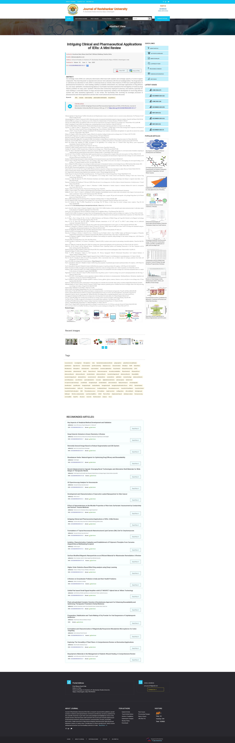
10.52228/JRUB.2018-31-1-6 (77, 427)
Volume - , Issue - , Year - (84, 62)
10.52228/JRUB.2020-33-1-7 (77, 65)
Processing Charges (155, 68)
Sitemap (105, 739)
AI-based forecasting (127, 368)
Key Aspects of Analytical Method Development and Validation (89, 422)
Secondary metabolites (114, 371)
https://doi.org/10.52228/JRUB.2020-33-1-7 (122, 108)
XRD (81, 391)
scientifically (84, 382)
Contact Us (81, 1)
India (93, 362)
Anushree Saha (76, 54)
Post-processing (138, 394)
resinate (81, 97)
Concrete (89, 396)
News (126, 18)
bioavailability (135, 374)
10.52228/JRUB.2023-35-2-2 (77, 535)
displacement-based (117, 394)
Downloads (125, 723)
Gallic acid (80, 388)
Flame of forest (92, 371)
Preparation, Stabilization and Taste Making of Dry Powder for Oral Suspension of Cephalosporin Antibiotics (101, 616)
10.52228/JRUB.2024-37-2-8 (77, 608)
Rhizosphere (76, 368)
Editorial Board (81, 18)
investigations (78, 362)
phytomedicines (82, 377)
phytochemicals (77, 371)
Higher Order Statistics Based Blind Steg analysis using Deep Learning (92, 567)
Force (110, 396)
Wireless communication (78, 394)
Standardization (138, 385)
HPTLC (131, 385)
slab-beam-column (128, 394)
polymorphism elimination (100, 97)
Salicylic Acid (129, 379)
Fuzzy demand (116, 368)
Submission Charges (127, 718)
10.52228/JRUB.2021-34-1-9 (77, 450)
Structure (82, 396)
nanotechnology (127, 377)
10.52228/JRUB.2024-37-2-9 (77, 462)
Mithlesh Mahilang (97, 54)
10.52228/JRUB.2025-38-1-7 (77, 439)
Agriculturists (76, 365)
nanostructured (92, 377)
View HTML (136, 70)
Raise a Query (142, 716)
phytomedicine (101, 377)
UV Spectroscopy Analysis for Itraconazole (83, 482)
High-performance (123, 382)
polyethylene (68, 365)
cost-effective (78, 379)
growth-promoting (96, 365)
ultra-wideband (129, 391)
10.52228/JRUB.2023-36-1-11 (77, 635)
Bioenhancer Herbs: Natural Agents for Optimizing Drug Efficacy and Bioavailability (96, 457)
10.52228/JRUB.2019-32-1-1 (77, 498)
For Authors (107, 18)
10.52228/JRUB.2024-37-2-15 (77, 560)
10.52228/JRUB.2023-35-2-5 (77, 487)
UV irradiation (100, 391)
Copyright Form (155, 63)
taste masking (88, 97)
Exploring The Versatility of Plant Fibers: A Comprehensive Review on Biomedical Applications (101, 642)
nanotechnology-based (113, 374)
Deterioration (68, 371)
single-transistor (110, 391)
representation (94, 368)
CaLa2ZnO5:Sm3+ (139, 388)
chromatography (134, 382)
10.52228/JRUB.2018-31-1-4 (77, 512)
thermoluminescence (114, 388)
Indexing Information (157, 74)
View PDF (121, 70)
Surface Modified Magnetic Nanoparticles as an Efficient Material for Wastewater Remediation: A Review (104, 555)
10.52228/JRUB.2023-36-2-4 (77, 595)
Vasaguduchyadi (93, 382)
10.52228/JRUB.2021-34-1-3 (77, 572)
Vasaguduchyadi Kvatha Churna (119, 385)
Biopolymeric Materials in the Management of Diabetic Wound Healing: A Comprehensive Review (101, 654)
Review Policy (126, 720)
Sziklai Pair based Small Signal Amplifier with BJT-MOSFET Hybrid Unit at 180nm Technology (100, 590)
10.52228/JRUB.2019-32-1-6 (77, 548)
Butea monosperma (102, 371)
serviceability (68, 396)
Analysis (105, 396)
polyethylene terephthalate (130, 362)
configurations (120, 391)
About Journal (71, 1)
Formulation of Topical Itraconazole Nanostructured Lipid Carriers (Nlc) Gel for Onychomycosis (101, 531)
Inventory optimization (105, 368)
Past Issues (95, 18)
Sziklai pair (67, 394)
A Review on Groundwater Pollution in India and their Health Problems (92, 579)
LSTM (135, 368)
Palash (84, 371)
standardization (102, 382)
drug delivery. (111, 97)
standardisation (91, 374)
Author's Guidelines (156, 53)
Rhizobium (124, 365)
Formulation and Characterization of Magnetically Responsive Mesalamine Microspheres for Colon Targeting (102, 629)
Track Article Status (127, 714)
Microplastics (87, 362)
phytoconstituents (69, 374)
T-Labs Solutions (157, 740)
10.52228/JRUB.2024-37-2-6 (77, 647)
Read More (135, 428)
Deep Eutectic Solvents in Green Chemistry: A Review (86, 434)
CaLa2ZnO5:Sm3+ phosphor (71, 391)
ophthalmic (118, 377)
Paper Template (154, 58)
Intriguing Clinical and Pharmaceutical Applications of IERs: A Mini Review (104, 46)
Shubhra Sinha (107, 54)
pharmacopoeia (120, 379)
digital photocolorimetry (108, 379)
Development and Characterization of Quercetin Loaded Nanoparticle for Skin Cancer (97, 494)
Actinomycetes (85, 368)
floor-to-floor (106, 394)
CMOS (99, 394)
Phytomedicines (136, 371)
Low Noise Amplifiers (91, 394)
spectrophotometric (89, 379)
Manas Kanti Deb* (87, 54)
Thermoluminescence (90, 388)
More (118, 18)
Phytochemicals (126, 371)
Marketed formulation (70, 388)
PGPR (130, 365)
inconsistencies (69, 362)
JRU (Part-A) (89, 1)
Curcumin (98, 379)
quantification (76, 385)
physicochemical (113, 382)
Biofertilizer (137, 365)
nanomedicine (110, 377)
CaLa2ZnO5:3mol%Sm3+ (127, 388)
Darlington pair (138, 391)
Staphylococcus (106, 365)
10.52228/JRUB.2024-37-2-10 (77, 475)
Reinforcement (97, 396)
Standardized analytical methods (104, 362)
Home (69, 18)
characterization (86, 365)
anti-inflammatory (69, 379)
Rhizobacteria (68, 368)
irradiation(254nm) (102, 388)
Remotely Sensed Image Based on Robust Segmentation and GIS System (93, 446)
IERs (76, 97)
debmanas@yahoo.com (77, 57)
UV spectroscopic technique (72, 382)
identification (68, 385)
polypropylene (117, 362)
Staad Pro (75, 396)
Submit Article (162, 18)
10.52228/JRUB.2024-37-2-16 (77, 583)
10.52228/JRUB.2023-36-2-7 (77, 658)
